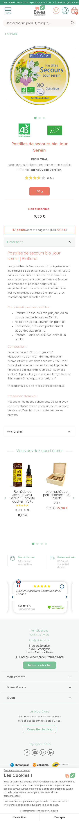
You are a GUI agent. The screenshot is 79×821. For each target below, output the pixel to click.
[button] (39, 230)
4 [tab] (46, 544)
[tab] (39, 242)
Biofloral (39, 159)
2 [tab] (39, 118)
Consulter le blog (39, 729)
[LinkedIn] (50, 752)
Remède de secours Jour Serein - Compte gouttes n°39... (22, 496)
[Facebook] (27, 752)
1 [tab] (35, 118)
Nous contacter (39, 665)
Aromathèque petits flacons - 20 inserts (56, 494)
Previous (7, 498)
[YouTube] (35, 752)
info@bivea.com (39, 640)
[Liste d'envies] (56, 10)
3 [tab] (44, 118)
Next (72, 498)
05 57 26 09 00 (39, 634)
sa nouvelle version (46, 170)
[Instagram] (43, 752)
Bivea (39, 10)
